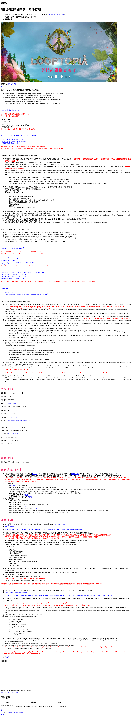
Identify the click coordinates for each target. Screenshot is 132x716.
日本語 (21, 712)
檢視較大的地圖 (12, 693)
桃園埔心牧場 (12, 403)
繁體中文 (11, 712)
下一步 (3, 86)
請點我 (26, 495)
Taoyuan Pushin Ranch (14, 434)
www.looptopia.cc (12, 417)
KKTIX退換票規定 (59, 524)
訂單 (83, 479)
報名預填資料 (75, 474)
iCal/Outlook (51, 14)
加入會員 (34, 474)
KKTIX (3, 714)
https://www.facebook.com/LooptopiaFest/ (19, 420)
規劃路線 (4, 693)
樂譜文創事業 (12, 84)
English (16, 712)
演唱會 (7, 657)
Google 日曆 (60, 14)
